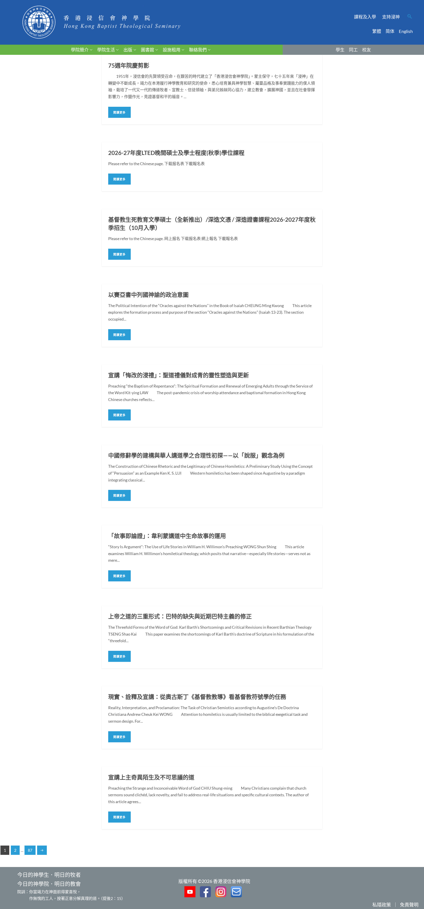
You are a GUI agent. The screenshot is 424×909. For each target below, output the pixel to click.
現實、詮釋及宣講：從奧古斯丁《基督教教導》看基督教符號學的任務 (197, 696)
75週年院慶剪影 (128, 65)
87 (30, 850)
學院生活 (106, 49)
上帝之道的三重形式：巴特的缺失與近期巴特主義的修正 (180, 616)
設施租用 (171, 49)
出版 (127, 49)
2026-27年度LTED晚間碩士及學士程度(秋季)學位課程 (176, 152)
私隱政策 (381, 904)
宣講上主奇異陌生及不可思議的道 (151, 777)
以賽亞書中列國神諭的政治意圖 (148, 294)
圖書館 (147, 49)
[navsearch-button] (409, 16)
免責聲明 (409, 904)
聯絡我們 (198, 49)
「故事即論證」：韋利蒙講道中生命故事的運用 (167, 535)
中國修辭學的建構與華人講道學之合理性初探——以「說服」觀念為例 (196, 455)
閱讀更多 (119, 112)
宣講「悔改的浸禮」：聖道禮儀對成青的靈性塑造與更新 (178, 375)
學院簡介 (80, 49)
